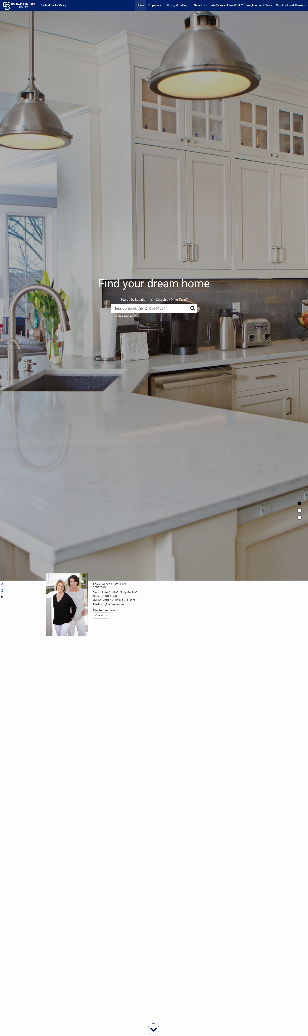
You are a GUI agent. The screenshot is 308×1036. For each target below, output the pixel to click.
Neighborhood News (259, 5)
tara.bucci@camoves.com (108, 604)
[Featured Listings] (299, 510)
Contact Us (101, 615)
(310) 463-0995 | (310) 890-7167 (119, 592)
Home (140, 5)
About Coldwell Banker (291, 7)
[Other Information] (299, 517)
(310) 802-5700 (109, 596)
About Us (200, 7)
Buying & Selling (179, 7)
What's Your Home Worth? (227, 5)
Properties (156, 7)
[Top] (299, 503)
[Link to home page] (21, 5)
